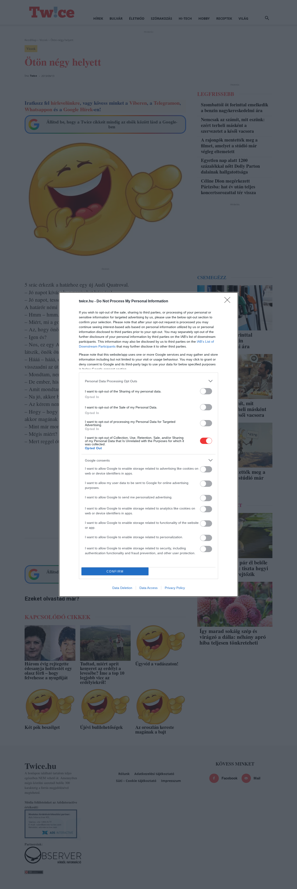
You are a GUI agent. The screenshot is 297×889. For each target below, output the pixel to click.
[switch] (206, 391)
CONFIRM (115, 571)
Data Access (148, 588)
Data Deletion (122, 588)
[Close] (228, 301)
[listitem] (148, 381)
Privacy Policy (175, 588)
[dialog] (148, 444)
